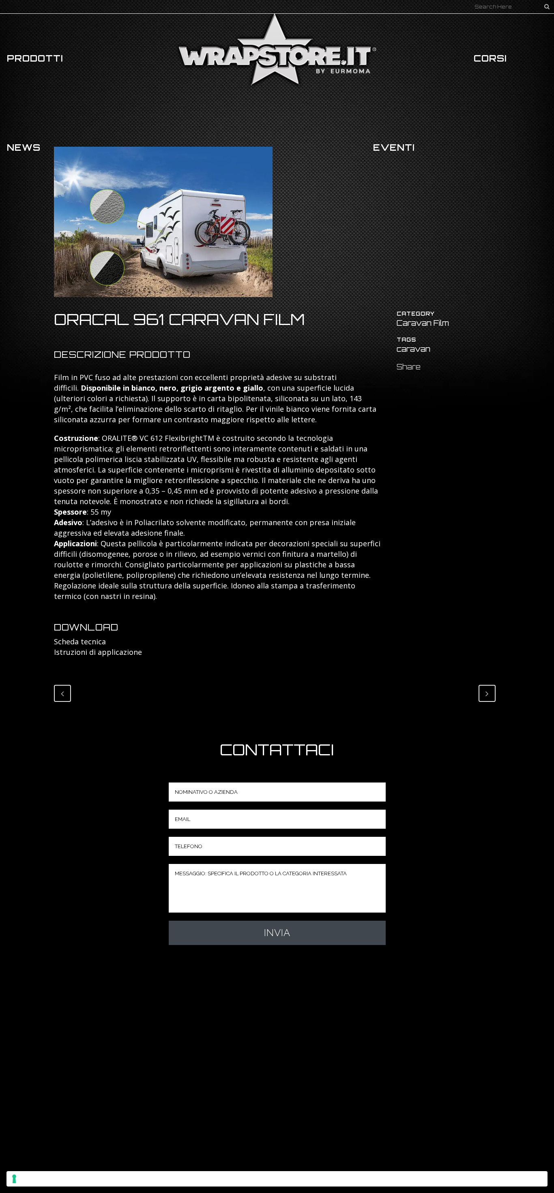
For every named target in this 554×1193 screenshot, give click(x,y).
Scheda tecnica (80, 641)
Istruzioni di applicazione (98, 652)
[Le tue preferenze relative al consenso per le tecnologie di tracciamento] (277, 1179)
